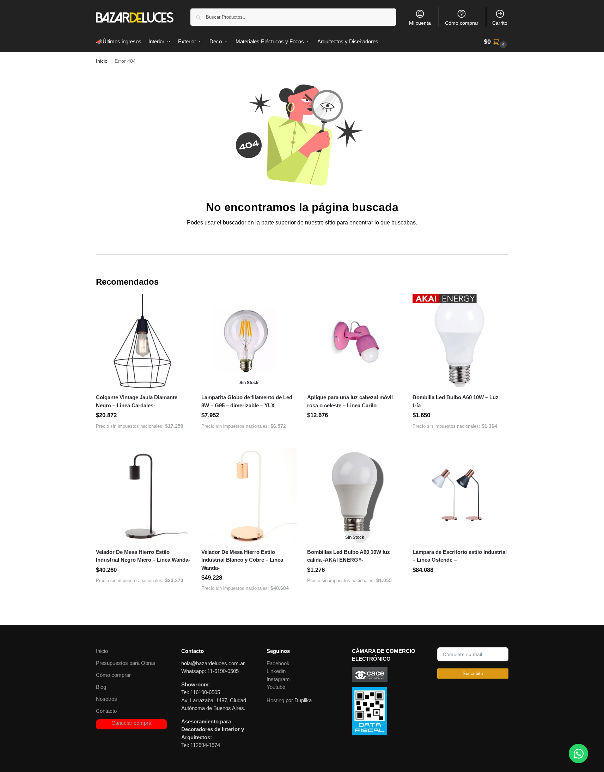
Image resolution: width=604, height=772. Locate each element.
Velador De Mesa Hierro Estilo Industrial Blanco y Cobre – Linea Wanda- (242, 560)
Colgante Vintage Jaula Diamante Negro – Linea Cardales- (136, 401)
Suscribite (473, 673)
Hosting (275, 700)
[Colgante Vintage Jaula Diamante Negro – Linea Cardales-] (143, 341)
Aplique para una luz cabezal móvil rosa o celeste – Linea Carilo (350, 401)
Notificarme (249, 441)
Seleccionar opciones (355, 431)
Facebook (278, 663)
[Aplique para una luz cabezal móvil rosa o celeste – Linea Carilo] (354, 341)
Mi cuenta (420, 23)
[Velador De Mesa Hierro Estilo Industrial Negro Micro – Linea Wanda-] (143, 495)
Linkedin (276, 671)
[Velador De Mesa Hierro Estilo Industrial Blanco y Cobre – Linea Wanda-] (249, 495)
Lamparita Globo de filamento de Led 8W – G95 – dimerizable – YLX (246, 401)
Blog (101, 687)
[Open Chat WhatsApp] (578, 753)
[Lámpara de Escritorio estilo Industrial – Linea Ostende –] (460, 495)
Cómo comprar (461, 23)
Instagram (278, 679)
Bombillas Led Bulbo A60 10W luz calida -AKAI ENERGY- (348, 556)
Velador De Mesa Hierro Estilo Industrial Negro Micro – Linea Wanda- (143, 556)
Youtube (276, 687)
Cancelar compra (131, 723)
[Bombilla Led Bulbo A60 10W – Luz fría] (460, 341)
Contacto (106, 711)
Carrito (499, 23)
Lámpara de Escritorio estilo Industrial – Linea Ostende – (460, 556)
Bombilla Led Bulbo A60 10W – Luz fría (456, 401)
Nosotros (106, 699)
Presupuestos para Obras (125, 663)
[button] (496, 42)
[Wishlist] (180, 304)
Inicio (102, 61)
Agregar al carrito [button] (143, 441)
